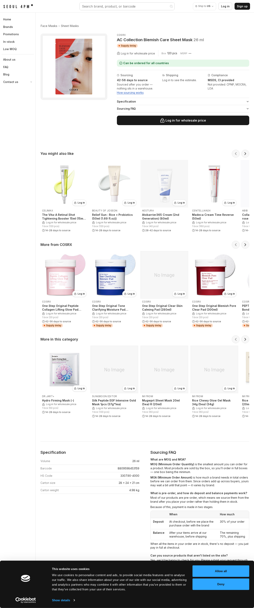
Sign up (242, 6)
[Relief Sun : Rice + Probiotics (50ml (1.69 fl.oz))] (114, 197)
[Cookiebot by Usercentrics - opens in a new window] (25, 600)
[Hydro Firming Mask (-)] (64, 381)
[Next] (245, 154)
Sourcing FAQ (126, 108)
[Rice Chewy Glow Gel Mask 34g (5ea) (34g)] (214, 382)
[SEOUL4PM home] (18, 6)
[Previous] (236, 154)
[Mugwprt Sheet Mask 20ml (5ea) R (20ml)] (164, 382)
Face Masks (48, 26)
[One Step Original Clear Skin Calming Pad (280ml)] (164, 290)
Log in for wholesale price (185, 120)
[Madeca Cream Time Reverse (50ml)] (214, 197)
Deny (220, 584)
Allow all (221, 571)
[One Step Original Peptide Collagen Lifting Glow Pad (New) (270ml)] (64, 290)
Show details (61, 600)
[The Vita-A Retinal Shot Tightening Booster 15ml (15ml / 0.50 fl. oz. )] (64, 197)
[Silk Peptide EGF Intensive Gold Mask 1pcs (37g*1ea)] (114, 382)
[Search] (171, 6)
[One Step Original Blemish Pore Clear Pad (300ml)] (214, 290)
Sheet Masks (70, 26)
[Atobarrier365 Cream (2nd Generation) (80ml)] (164, 197)
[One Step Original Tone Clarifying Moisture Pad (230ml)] (114, 290)
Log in (225, 6)
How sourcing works (130, 92)
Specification (126, 101)
